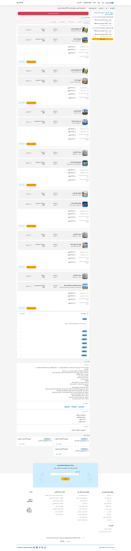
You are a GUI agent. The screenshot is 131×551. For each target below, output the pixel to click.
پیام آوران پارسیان (102, 547)
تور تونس (101, 8)
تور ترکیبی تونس (92, 8)
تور (106, 8)
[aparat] (34, 547)
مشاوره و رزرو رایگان (31, 62)
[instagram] (45, 547)
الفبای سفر (112, 8)
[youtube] (42, 547)
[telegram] (39, 547)
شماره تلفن (78, 472)
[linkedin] (37, 547)
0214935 (62, 541)
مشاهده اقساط (22, 62)
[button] (65, 478)
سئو (107, 547)
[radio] (89, 20)
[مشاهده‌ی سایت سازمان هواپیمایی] (29, 510)
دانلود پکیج (102, 39)
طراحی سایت (111, 547)
